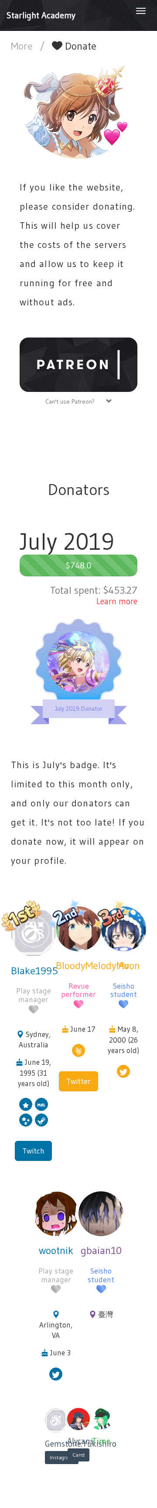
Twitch (33, 1151)
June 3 (60, 1352)
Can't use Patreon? (75, 401)
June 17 (83, 1028)
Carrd (78, 1454)
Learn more (116, 601)
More (23, 46)
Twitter (78, 1081)
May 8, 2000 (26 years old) (123, 1039)
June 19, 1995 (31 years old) (34, 1072)
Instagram (62, 1457)
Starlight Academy (41, 15)
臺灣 (105, 1314)
